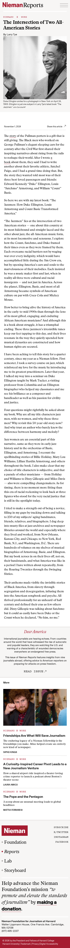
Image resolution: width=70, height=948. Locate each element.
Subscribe (61, 827)
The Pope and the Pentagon (23, 797)
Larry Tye (12, 34)
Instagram (61, 837)
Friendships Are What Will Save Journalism (34, 736)
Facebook (61, 841)
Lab (8, 860)
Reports (11, 851)
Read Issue (33, 671)
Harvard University (10, 944)
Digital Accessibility (49, 944)
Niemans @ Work (15, 16)
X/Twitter (61, 832)
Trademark (26, 944)
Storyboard (15, 870)
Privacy (35, 944)
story (12, 136)
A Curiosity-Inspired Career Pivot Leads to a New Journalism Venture (35, 766)
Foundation (15, 842)
